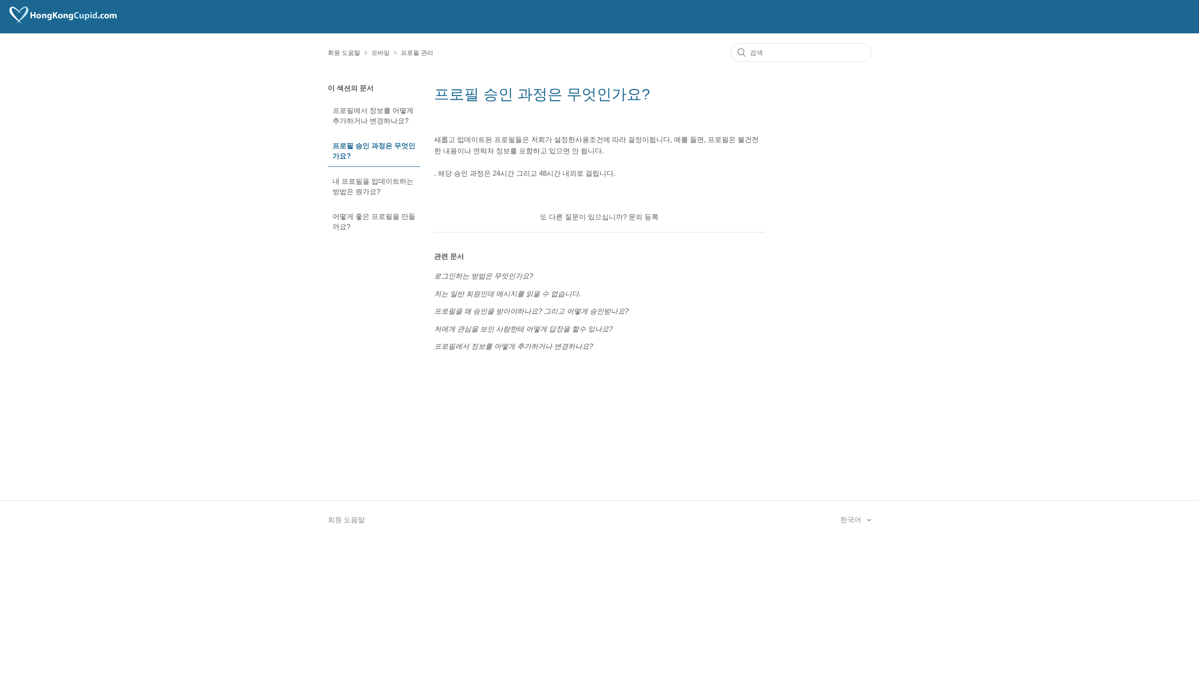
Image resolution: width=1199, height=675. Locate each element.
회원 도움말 (344, 52)
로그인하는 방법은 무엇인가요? (483, 276)
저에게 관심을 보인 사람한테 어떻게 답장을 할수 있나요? (523, 329)
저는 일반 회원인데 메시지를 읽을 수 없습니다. (507, 294)
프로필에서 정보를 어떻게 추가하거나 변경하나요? (373, 115)
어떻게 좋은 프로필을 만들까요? (374, 221)
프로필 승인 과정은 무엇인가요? (374, 151)
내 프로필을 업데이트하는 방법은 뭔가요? (373, 186)
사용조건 (589, 139)
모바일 (380, 52)
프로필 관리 (417, 52)
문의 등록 (644, 217)
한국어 (851, 520)
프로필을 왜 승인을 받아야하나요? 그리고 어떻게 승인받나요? (531, 311)
